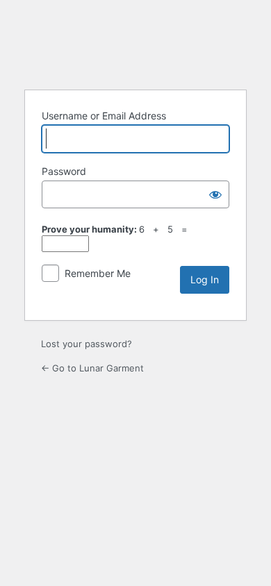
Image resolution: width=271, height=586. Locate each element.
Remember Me (98, 273)
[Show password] (215, 194)
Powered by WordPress (135, 43)
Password (64, 171)
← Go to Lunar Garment (92, 368)
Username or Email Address (104, 116)
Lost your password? (86, 343)
